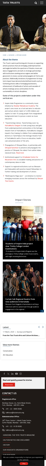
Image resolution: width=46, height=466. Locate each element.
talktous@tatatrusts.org (15, 412)
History (6, 445)
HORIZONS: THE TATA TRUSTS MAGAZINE (19, 435)
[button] (39, 327)
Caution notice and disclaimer (16, 440)
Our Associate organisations (15, 449)
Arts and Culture (21, 55)
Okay (23, 463)
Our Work (11, 55)
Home (4, 55)
